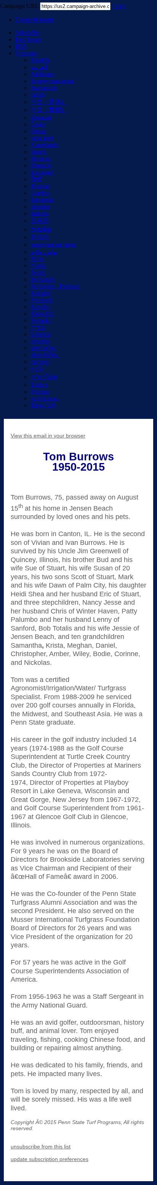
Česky (38, 124)
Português (42, 279)
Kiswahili (42, 313)
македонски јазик (53, 244)
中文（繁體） (48, 110)
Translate (26, 53)
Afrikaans (42, 74)
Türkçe (39, 385)
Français (40, 158)
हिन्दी (36, 179)
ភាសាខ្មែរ (40, 229)
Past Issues (28, 39)
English (39, 60)
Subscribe (27, 32)
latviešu (39, 341)
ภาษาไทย (43, 377)
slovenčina (43, 348)
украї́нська (44, 398)
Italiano (39, 213)
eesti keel (41, 138)
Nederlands (44, 145)
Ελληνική (42, 172)
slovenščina (44, 354)
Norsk (37, 265)
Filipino (39, 391)
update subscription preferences (49, 1159)
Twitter (34, 19)
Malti (36, 259)
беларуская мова (51, 81)
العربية (38, 67)
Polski (37, 272)
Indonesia (42, 199)
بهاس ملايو (44, 252)
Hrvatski (40, 117)
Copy (118, 6)
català (37, 94)
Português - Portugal (55, 286)
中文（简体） (48, 102)
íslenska (40, 206)
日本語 (39, 220)
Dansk (38, 131)
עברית (37, 327)
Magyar (39, 186)
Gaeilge (39, 193)
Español (40, 306)
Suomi (38, 152)
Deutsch (40, 165)
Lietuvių (40, 334)
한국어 (39, 237)
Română (40, 293)
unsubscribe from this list (40, 1146)
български (43, 88)
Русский (41, 300)
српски (39, 361)
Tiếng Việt (43, 405)
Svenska (40, 320)
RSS (20, 46)
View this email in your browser (48, 436)
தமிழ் (36, 368)
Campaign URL (19, 6)
